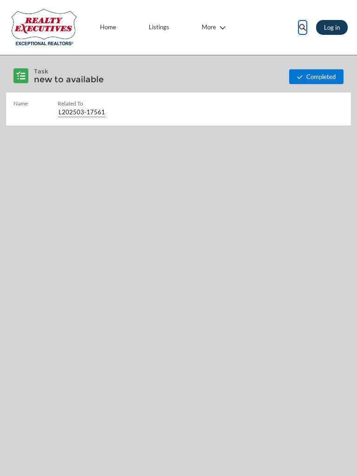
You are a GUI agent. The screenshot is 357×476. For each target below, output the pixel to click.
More (209, 27)
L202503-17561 (82, 112)
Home (108, 27)
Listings (159, 27)
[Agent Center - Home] (44, 27)
